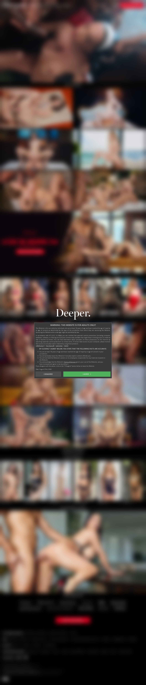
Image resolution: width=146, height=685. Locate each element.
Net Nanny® (50, 346)
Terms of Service (69, 362)
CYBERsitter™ (40, 346)
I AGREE (86, 374)
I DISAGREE (48, 374)
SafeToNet (59, 346)
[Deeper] (73, 314)
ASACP (66, 346)
